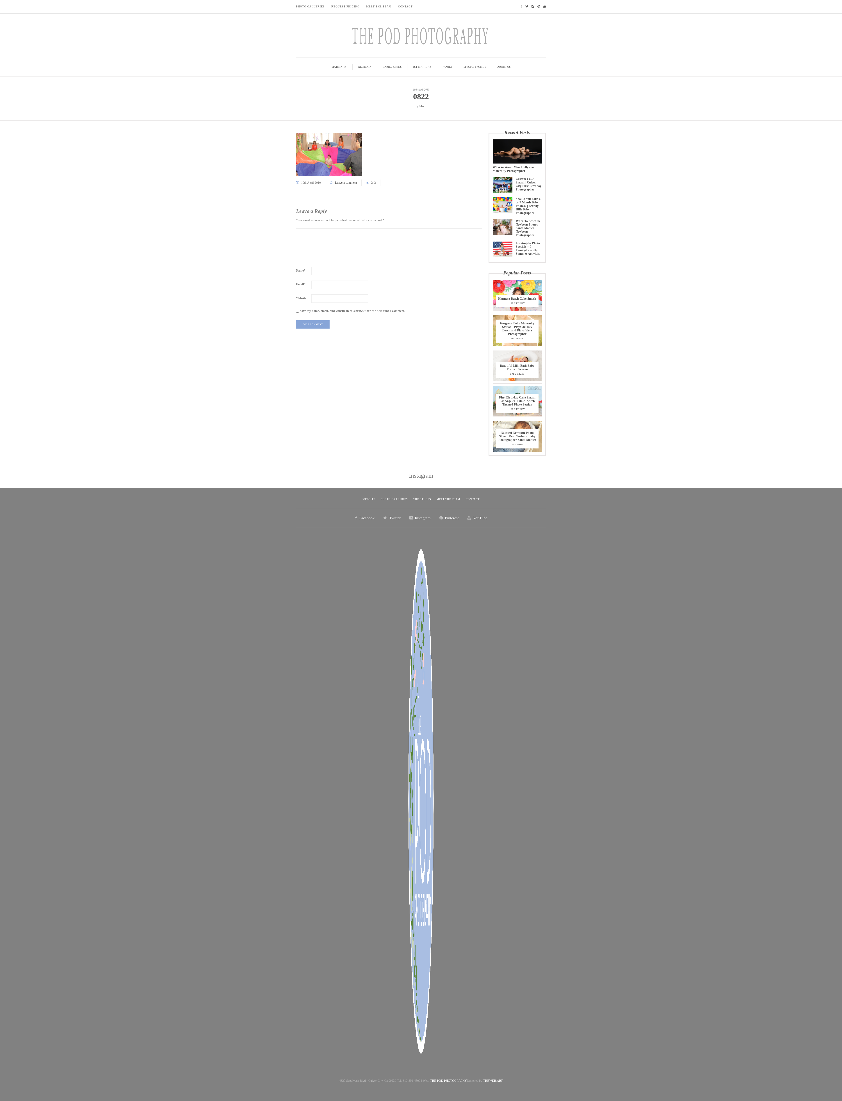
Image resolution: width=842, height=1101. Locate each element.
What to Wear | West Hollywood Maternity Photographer (514, 169)
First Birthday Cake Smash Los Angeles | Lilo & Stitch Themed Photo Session (517, 401)
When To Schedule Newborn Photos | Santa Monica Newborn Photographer (528, 228)
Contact (405, 6)
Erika (421, 106)
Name (300, 270)
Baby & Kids (517, 374)
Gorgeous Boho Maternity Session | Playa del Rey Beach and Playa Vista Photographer (517, 329)
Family (447, 66)
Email (300, 284)
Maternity (339, 66)
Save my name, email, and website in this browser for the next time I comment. (352, 311)
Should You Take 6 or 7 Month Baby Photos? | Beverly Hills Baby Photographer (528, 206)
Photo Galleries (310, 6)
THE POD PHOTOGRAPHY (448, 1080)
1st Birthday (422, 66)
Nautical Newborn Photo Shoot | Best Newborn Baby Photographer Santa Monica (517, 436)
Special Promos (475, 66)
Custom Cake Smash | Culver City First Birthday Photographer (528, 184)
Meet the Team (448, 499)
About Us (504, 66)
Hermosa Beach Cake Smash (517, 298)
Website (301, 298)
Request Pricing (345, 6)
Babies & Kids (392, 66)
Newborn (364, 66)
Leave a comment (346, 182)
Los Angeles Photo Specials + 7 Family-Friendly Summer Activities (528, 248)
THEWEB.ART (493, 1080)
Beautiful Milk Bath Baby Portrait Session (517, 367)
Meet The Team (378, 6)
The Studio (422, 499)
